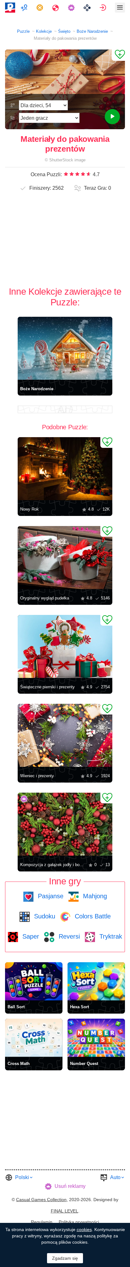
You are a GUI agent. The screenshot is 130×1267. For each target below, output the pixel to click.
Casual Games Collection (41, 1199)
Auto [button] (115, 1177)
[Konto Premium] (72, 7)
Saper (30, 936)
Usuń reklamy (70, 1186)
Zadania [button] (40, 7)
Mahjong (94, 896)
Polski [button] (22, 1177)
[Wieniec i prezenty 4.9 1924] (65, 735)
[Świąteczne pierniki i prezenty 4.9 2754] (65, 646)
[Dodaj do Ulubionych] (118, 55)
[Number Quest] (96, 1038)
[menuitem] (24, 7)
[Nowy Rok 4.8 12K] (65, 468)
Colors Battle (92, 916)
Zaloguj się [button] (103, 7)
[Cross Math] (33, 1038)
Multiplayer (24, 7)
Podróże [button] (56, 7)
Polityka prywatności (79, 1221)
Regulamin (41, 1221)
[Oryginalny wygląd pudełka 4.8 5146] (65, 557)
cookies (84, 1229)
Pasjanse (49, 896)
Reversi (68, 936)
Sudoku (43, 916)
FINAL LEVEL (64, 1210)
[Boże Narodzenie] (65, 348)
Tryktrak (110, 936)
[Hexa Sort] (96, 981)
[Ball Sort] (33, 981)
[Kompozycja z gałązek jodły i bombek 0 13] (65, 824)
